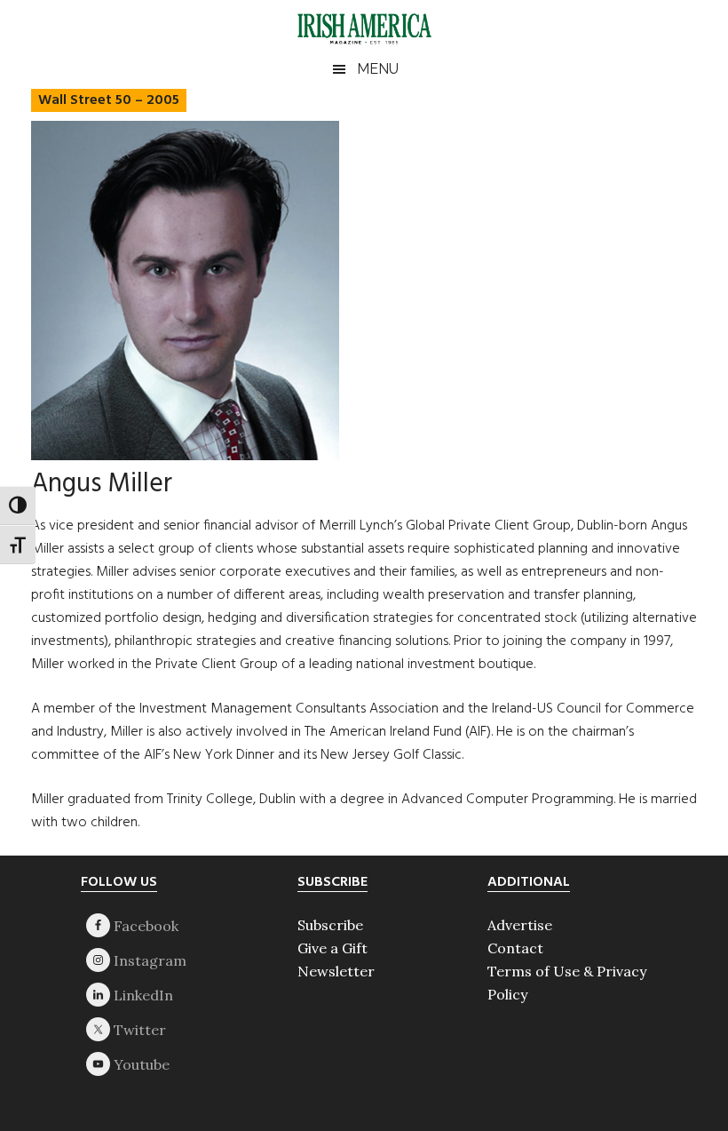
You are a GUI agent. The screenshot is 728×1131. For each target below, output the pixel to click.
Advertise (519, 925)
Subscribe (330, 925)
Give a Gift (332, 948)
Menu (378, 68)
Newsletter (336, 971)
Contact (515, 948)
